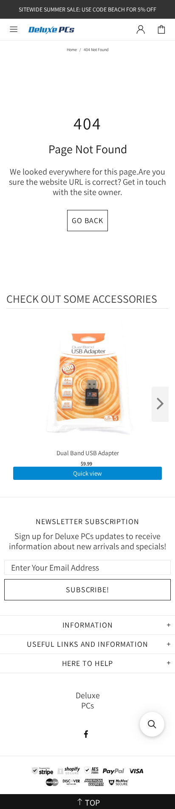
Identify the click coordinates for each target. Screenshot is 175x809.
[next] (160, 404)
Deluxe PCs (51, 29)
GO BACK (87, 220)
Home (72, 49)
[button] (152, 724)
